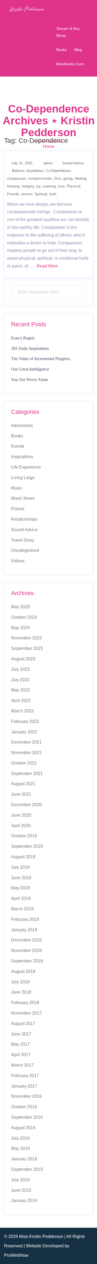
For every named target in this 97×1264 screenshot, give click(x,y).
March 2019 (22, 909)
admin (48, 163)
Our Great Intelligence (30, 369)
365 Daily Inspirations (30, 348)
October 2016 (24, 1106)
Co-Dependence (58, 171)
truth (52, 194)
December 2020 (26, 804)
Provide (13, 194)
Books (61, 50)
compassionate (40, 178)
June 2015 (21, 1190)
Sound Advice (73, 163)
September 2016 (27, 1117)
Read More (47, 266)
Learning (49, 186)
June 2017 (21, 1034)
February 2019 (25, 919)
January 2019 (24, 930)
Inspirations (22, 456)
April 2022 (21, 700)
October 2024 (24, 617)
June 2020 (21, 815)
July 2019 (20, 867)
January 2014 (24, 1200)
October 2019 (24, 836)
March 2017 (22, 1065)
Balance (18, 171)
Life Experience (26, 467)
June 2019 (21, 877)
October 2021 (24, 763)
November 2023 (26, 638)
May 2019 (20, 888)
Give (57, 178)
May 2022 (20, 690)
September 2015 (27, 1169)
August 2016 (23, 1127)
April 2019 (21, 898)
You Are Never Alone (29, 379)
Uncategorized (25, 550)
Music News (22, 498)
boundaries (35, 171)
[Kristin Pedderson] (26, 9)
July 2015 (20, 1180)
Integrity (28, 186)
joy (38, 186)
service (26, 194)
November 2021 (26, 752)
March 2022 (22, 711)
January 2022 (24, 732)
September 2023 (27, 648)
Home (48, 146)
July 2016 (20, 1138)
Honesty (13, 186)
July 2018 (20, 982)
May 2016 (20, 1148)
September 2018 (27, 961)
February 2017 (25, 1075)
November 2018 (26, 950)
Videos (18, 561)
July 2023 (20, 669)
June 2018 (21, 992)
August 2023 (23, 659)
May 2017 (20, 1044)
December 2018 (26, 940)
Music (16, 488)
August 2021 (23, 783)
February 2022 (25, 721)
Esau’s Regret (22, 338)
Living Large (23, 477)
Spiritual (40, 194)
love (61, 186)
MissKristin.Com (70, 64)
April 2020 (21, 825)
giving (67, 178)
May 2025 (20, 606)
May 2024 (20, 627)
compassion (16, 178)
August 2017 (23, 1023)
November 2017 (26, 1013)
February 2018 (25, 1002)
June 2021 (21, 794)
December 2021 (26, 742)
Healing (80, 178)
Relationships (24, 519)
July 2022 (20, 680)
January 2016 (24, 1159)
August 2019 (23, 856)
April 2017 (21, 1054)
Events (17, 446)
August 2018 (23, 971)
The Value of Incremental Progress (40, 358)
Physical (73, 186)
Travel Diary (22, 540)
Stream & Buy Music (68, 31)
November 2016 (26, 1096)
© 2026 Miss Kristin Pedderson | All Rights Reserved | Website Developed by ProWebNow (44, 1246)
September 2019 (27, 846)
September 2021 (27, 773)
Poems (18, 508)
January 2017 (24, 1086)
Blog (78, 50)
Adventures (22, 425)
